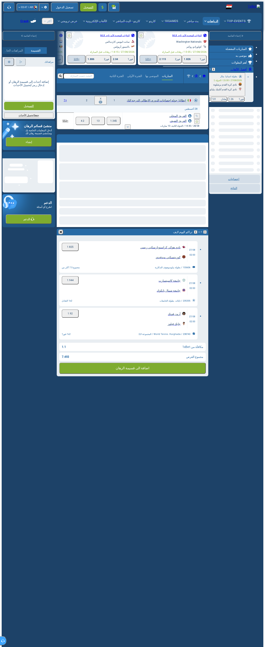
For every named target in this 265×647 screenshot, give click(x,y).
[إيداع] (102, 7)
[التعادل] (98, 127)
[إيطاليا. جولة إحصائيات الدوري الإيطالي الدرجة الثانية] (188, 76)
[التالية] (195, 238)
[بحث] (60, 76)
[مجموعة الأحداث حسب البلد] (212, 128)
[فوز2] (82, 127)
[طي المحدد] (217, 128)
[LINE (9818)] (204, 76)
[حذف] (60, 238)
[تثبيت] (197, 123)
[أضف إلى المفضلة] (141, 35)
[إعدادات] (44, 7)
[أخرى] (66, 91)
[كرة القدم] (196, 76)
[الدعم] (9, 7)
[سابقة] (213, 69)
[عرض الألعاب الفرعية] (128, 133)
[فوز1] (113, 127)
